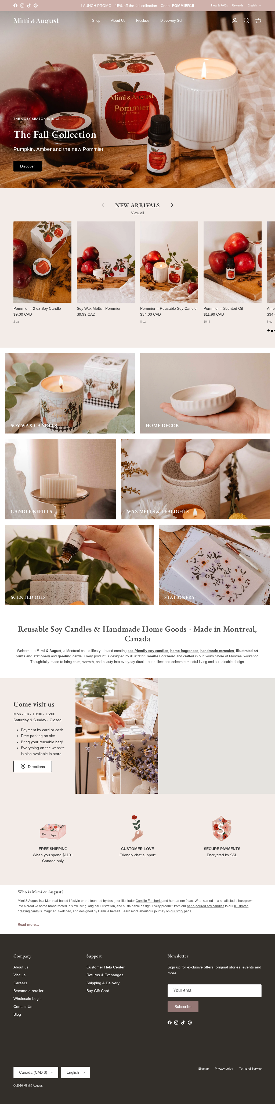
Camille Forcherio (149, 901)
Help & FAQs (219, 5)
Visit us (19, 975)
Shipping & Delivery (103, 983)
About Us (118, 21)
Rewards (238, 5)
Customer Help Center (105, 967)
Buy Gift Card (97, 991)
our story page (181, 911)
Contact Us (22, 1006)
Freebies (143, 21)
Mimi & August (33, 1085)
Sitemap (203, 1068)
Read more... (28, 925)
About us (20, 967)
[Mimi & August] (36, 21)
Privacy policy (224, 1068)
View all (137, 213)
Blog (17, 1014)
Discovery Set (171, 21)
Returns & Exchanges (104, 975)
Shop (96, 21)
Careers (20, 983)
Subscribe (183, 1006)
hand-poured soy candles (205, 906)
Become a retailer (28, 991)
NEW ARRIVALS (137, 205)
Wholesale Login (27, 998)
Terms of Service (250, 1068)
